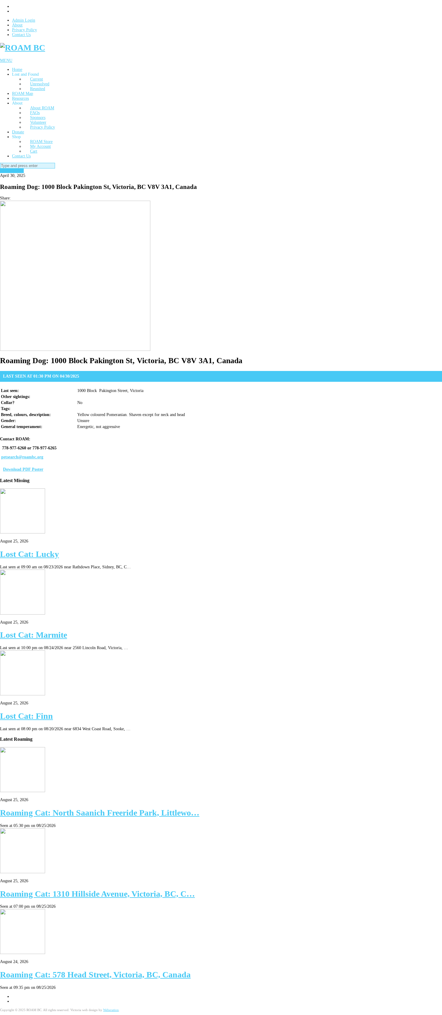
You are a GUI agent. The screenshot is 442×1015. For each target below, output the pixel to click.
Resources (20, 98)
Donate (18, 132)
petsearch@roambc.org (22, 457)
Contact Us (21, 34)
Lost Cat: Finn (26, 716)
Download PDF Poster (23, 469)
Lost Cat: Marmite (33, 635)
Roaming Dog (12, 171)
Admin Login (23, 20)
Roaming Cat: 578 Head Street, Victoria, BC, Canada (95, 974)
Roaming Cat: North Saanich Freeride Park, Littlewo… (99, 812)
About (17, 25)
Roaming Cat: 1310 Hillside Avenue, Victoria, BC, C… (97, 893)
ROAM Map (22, 93)
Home (17, 69)
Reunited (37, 89)
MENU (6, 60)
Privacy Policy (24, 30)
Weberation (111, 1010)
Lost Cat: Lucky (29, 554)
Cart (33, 151)
